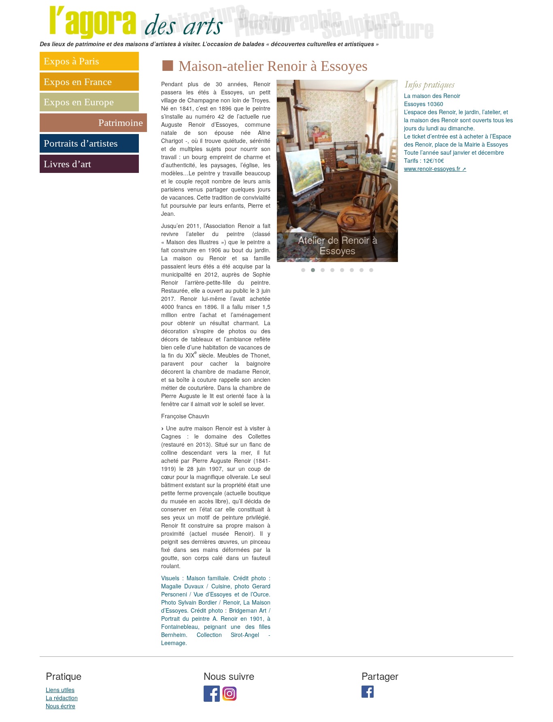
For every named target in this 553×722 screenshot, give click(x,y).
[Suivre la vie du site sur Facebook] (212, 692)
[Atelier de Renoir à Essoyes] (337, 171)
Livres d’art (67, 163)
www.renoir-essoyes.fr (432, 168)
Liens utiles (60, 690)
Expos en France (78, 81)
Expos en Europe (79, 101)
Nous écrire (60, 706)
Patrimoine (120, 122)
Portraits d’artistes (81, 143)
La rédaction (62, 698)
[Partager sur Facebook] (368, 690)
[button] (303, 270)
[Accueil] (240, 19)
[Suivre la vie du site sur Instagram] (229, 692)
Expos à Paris (71, 60)
